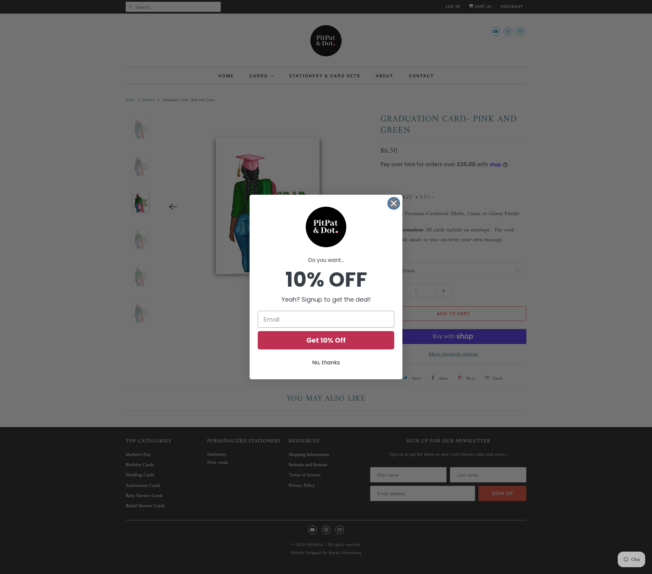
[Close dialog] (394, 203)
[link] (326, 227)
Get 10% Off (326, 340)
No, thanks (326, 362)
